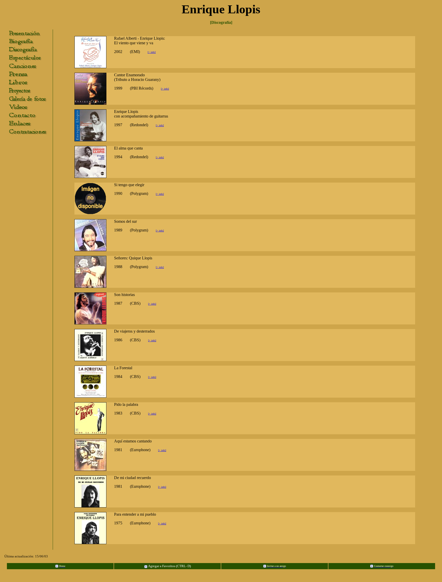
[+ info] (152, 52)
